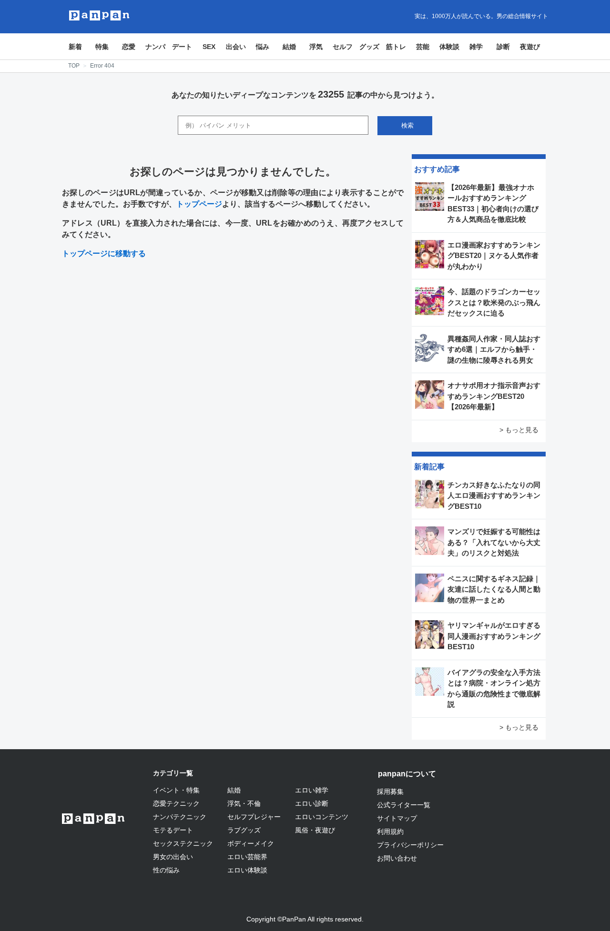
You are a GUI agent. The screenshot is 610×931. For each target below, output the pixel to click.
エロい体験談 (247, 870)
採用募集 (390, 791)
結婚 (289, 46)
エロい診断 (311, 803)
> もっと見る (519, 430)
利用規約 (390, 831)
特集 (102, 46)
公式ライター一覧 (403, 805)
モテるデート (173, 830)
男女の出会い (173, 857)
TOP (74, 65)
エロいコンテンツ (321, 817)
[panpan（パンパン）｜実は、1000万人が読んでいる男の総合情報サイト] (99, 15)
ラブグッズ (244, 830)
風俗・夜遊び (315, 830)
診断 (503, 46)
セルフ (343, 46)
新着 (75, 46)
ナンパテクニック (179, 817)
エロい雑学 (311, 790)
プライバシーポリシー (410, 845)
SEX (209, 46)
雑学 (476, 46)
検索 (407, 125)
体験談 (449, 46)
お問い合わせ (397, 858)
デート (182, 46)
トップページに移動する (104, 253)
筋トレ (396, 46)
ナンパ (155, 46)
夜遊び (530, 46)
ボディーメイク (250, 843)
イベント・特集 (176, 790)
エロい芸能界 (247, 857)
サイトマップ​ (397, 818)
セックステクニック (183, 843)
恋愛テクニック (176, 803)
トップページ (199, 204)
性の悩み (166, 870)
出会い (236, 46)
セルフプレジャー (254, 817)
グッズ (369, 46)
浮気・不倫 (244, 803)
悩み (262, 46)
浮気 (316, 46)
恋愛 (128, 46)
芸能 (422, 46)
